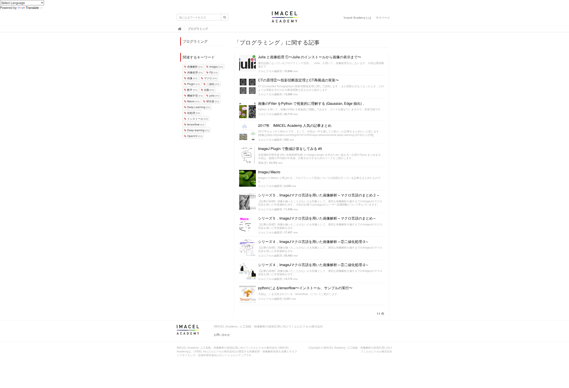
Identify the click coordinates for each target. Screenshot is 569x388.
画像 (191, 78)
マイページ (383, 17)
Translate (32, 7)
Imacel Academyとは (357, 17)
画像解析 (194, 66)
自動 (208, 89)
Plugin (193, 84)
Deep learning (197, 130)
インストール (197, 118)
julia (214, 95)
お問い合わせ (222, 334)
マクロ (210, 78)
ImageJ (216, 66)
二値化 (212, 84)
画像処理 (194, 72)
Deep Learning (198, 107)
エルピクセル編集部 (270, 71)
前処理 (193, 113)
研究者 (212, 101)
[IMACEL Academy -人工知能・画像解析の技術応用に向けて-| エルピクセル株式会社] (284, 18)
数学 (191, 89)
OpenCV (194, 136)
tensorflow (195, 124)
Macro (192, 101)
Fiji (213, 72)
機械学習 (194, 95)
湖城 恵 (262, 162)
